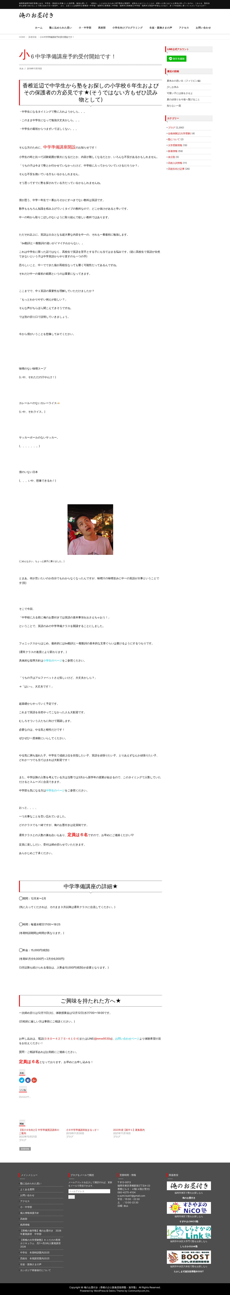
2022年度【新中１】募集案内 (129, 1129)
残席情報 (25, 1224)
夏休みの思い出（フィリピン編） (184, 80)
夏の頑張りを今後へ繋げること (183, 99)
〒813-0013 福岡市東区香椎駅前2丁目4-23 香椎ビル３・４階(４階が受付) (134, 1185)
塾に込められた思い (60, 27)
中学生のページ (55, 790)
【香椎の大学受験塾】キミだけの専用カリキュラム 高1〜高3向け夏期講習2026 (40, 1243)
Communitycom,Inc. (139, 1290)
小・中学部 (85, 27)
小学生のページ (52, 660)
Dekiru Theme (116, 1290)
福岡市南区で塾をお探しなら (189, 1216)
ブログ (171, 127)
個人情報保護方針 (29, 1212)
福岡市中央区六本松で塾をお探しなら (188, 1266)
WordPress (100, 1290)
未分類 (171, 157)
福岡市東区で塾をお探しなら (189, 1192)
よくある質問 (27, 1189)
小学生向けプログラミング (127, 27)
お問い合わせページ (127, 1038)
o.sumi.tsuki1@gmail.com (131, 1195)
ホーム (39, 27)
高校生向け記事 (176, 168)
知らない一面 (174, 105)
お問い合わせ (203, 27)
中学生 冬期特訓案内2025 (35, 1252)
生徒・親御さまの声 (161, 27)
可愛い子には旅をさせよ (180, 93)
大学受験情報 (175, 145)
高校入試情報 (175, 162)
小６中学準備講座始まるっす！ (82, 1129)
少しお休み (173, 86)
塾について (174, 139)
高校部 (102, 27)
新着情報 (32, 37)
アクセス (184, 27)
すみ (21, 68)
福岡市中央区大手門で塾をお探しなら (188, 1241)
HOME (22, 37)
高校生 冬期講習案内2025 (35, 1258)
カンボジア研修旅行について (35, 1270)
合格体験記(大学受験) (179, 133)
